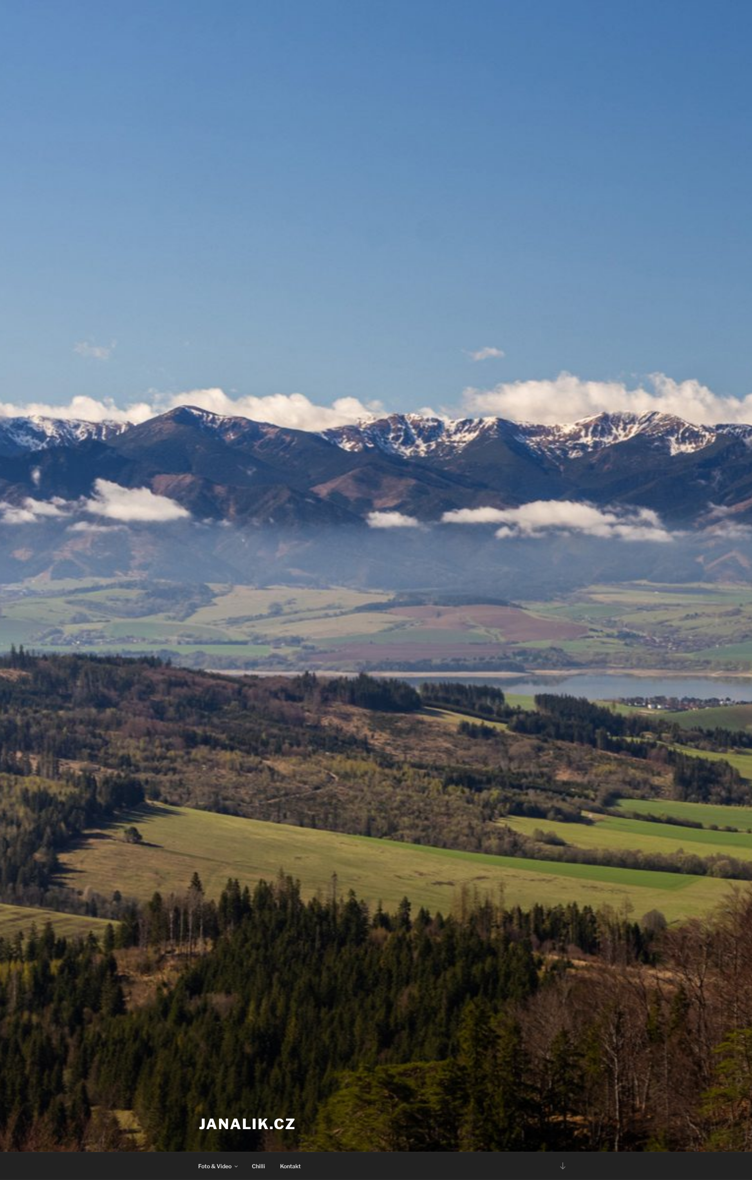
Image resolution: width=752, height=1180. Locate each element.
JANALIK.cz (247, 1124)
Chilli (258, 1166)
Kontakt (290, 1166)
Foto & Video (214, 1166)
